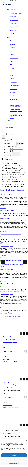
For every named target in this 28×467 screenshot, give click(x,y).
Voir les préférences (14, 463)
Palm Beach (9, 194)
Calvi (11, 51)
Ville (11, 139)
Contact (9, 124)
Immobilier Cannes (5, 246)
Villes (8, 37)
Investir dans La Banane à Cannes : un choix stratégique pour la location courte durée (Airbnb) (14, 241)
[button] (26, 440)
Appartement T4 (14, 23)
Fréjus (11, 64)
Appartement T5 (14, 27)
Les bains (12, 150)
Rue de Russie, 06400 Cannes (9, 433)
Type (11, 141)
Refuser (14, 459)
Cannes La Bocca (14, 58)
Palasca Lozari (13, 82)
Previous (3, 262)
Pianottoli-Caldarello (15, 85)
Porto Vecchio (13, 89)
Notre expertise (11, 102)
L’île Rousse (13, 68)
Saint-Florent (13, 96)
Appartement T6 (14, 30)
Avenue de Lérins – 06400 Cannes (10, 342)
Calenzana (12, 47)
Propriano (12, 92)
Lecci (11, 75)
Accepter (14, 455)
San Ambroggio (14, 99)
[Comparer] (27, 333)
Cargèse (12, 61)
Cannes (12, 54)
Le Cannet (12, 71)
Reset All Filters (15, 154)
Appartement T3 (14, 20)
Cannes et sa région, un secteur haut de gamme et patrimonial (16, 106)
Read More (3, 208)
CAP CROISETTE (7, 405)
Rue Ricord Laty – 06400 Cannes (10, 387)
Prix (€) (18, 147)
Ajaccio (12, 40)
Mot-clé (4, 134)
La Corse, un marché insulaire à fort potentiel (16, 110)
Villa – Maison (13, 33)
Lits (17, 145)
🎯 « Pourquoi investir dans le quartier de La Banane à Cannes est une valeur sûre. (14, 290)
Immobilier (3, 194)
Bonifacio (12, 44)
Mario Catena (7, 397)
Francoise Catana (8, 351)
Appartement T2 (14, 16)
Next (25, 262)
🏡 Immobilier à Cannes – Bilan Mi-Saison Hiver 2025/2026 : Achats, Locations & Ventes (14, 214)
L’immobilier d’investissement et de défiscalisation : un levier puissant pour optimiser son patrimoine (17, 115)
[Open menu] (2, 131)
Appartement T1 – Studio (16, 13)
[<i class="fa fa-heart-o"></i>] (24, 333)
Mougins (12, 78)
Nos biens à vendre (12, 9)
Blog (8, 120)
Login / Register (9, 127)
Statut (11, 151)
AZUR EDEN (6, 359)
